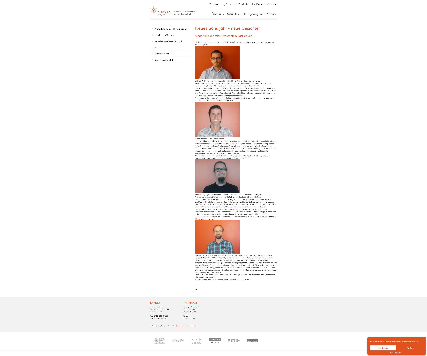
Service (272, 14)
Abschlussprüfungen (164, 35)
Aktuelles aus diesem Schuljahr (169, 41)
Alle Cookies (383, 348)
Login (273, 4)
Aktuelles (233, 14)
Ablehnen (410, 348)
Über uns (218, 14)
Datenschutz (192, 326)
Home (215, 4)
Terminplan (244, 4)
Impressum (180, 326)
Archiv (158, 47)
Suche (228, 4)
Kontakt (259, 4)
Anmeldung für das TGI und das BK (171, 29)
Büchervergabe (162, 53)
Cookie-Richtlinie (395, 352)
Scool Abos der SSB (164, 60)
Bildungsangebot (253, 14)
